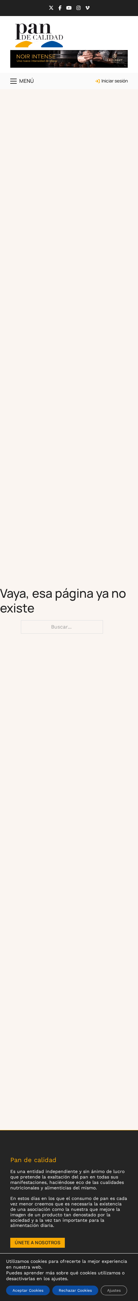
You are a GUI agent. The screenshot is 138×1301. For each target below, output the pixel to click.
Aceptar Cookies (28, 1290)
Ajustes (114, 1290)
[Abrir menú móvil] (13, 81)
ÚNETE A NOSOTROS (37, 1242)
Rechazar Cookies (75, 1290)
